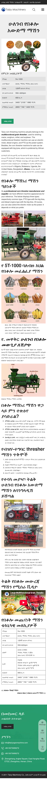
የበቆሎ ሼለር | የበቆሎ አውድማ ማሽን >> (31, 693)
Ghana (27, 169)
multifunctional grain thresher (14, 134)
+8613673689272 (12, 748)
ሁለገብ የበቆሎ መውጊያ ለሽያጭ (23, 342)
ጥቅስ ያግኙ (7, 121)
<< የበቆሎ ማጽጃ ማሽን (9, 690)
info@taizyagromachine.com (16, 742)
